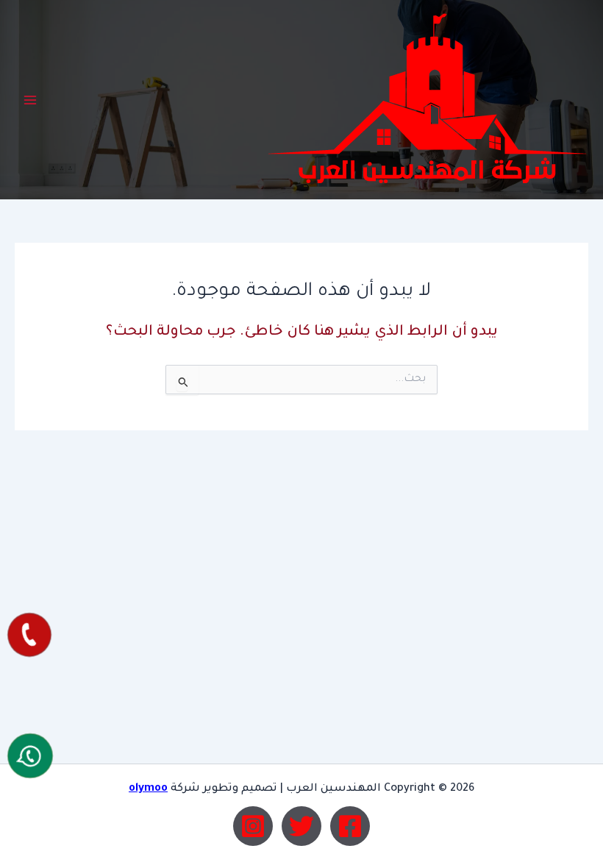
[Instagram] (253, 826)
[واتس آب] (30, 756)
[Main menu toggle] (30, 100)
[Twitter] (301, 826)
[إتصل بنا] (29, 634)
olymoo (148, 789)
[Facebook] (350, 826)
